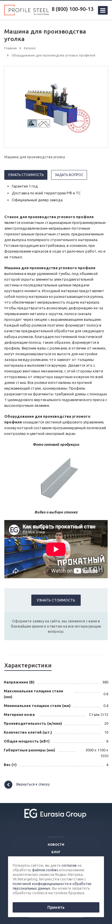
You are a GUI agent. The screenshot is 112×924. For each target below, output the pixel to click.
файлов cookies (45, 870)
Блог (56, 852)
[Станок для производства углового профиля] (56, 107)
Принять (56, 907)
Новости (56, 844)
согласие (69, 865)
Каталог (56, 837)
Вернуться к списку (33, 784)
